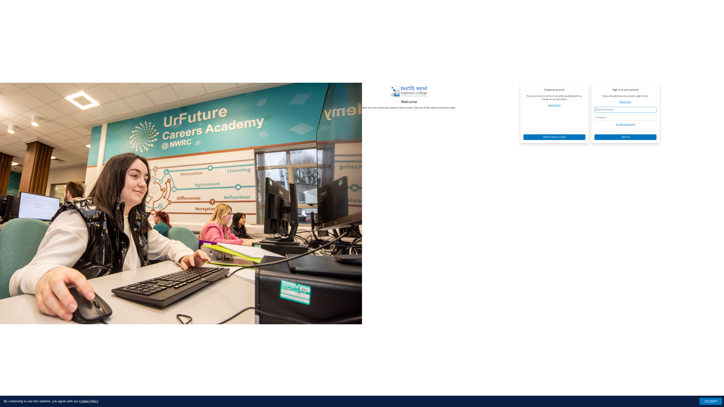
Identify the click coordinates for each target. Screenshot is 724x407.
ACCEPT (711, 401)
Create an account (554, 137)
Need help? (626, 102)
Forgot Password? (625, 124)
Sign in (626, 137)
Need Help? (554, 105)
